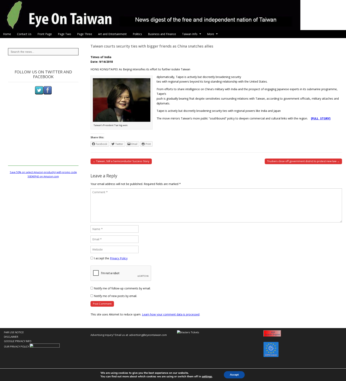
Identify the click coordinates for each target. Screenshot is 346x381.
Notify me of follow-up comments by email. (122, 288)
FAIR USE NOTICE (14, 332)
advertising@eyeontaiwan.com (148, 335)
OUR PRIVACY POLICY (16, 346)
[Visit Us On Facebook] (47, 93)
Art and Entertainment (112, 34)
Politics (137, 34)
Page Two (64, 34)
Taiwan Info (189, 34)
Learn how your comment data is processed (170, 314)
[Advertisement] (43, 138)
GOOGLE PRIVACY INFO (17, 341)
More (210, 34)
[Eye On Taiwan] (173, 15)
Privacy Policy (119, 258)
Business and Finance (162, 34)
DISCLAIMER (11, 337)
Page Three (84, 34)
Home (7, 34)
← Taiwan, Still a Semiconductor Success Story (121, 161)
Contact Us (24, 34)
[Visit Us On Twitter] (39, 93)
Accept (234, 375)
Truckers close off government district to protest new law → (303, 161)
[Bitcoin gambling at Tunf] (45, 346)
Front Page (44, 34)
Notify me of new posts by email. (115, 296)
